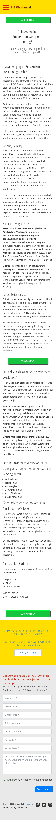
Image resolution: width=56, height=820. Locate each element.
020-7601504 (28, 20)
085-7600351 (28, 653)
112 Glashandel (21, 7)
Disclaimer (29, 804)
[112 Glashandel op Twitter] (44, 804)
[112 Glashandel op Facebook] (38, 804)
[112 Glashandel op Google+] (50, 804)
